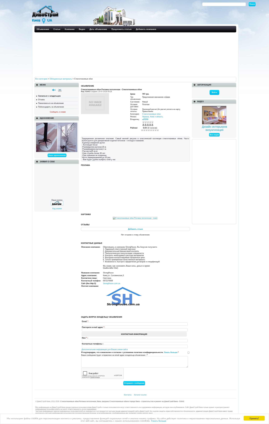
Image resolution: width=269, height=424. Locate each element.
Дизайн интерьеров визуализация (214, 128)
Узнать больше (158, 420)
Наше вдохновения (57, 155)
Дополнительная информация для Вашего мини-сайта (105, 349)
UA (49, 20)
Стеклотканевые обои (151, 114)
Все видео (214, 135)
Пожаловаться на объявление (51, 103)
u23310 (145, 119)
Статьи (56, 29)
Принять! (254, 418)
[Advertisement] (118, 54)
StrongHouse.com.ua (111, 283)
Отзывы (41, 100)
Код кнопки (57, 209)
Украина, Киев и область (152, 117)
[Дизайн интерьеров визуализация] (214, 107)
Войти (214, 92)
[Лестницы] (56, 124)
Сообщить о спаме (58, 112)
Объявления (43, 29)
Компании (70, 29)
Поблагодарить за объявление (51, 107)
